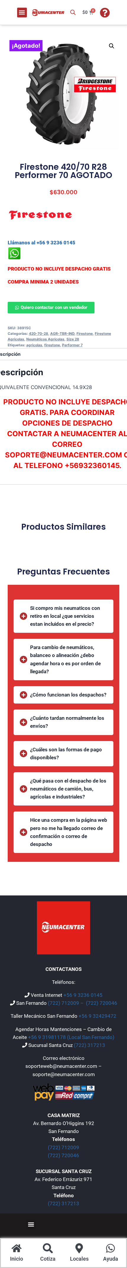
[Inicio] (17, 1249)
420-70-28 (38, 333)
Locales (79, 1259)
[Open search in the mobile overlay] (73, 12)
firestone (52, 345)
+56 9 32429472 (97, 1016)
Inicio (16, 1259)
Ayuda (110, 1259)
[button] (22, 12)
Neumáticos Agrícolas (45, 339)
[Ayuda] (110, 1249)
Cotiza (48, 1259)
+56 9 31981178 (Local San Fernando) (71, 1037)
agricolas (34, 345)
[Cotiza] (48, 1249)
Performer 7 (72, 345)
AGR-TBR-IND (62, 333)
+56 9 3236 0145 (83, 995)
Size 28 (72, 339)
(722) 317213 (89, 1045)
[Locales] (79, 1249)
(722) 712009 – (66, 1003)
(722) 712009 (63, 1147)
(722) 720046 (101, 1003)
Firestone (84, 333)
